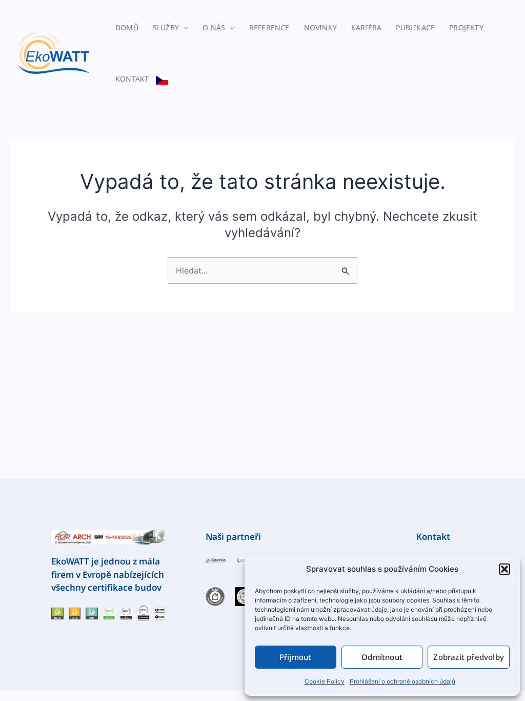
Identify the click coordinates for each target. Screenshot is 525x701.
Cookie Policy (325, 681)
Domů (126, 27)
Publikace (415, 27)
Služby (166, 27)
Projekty (466, 27)
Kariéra (366, 27)
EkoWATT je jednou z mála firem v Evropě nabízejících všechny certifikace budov (107, 574)
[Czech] (162, 79)
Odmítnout (381, 657)
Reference (269, 27)
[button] (504, 569)
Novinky (320, 27)
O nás (214, 27)
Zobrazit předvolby (468, 657)
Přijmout (295, 657)
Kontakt (132, 79)
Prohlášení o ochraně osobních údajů (402, 681)
